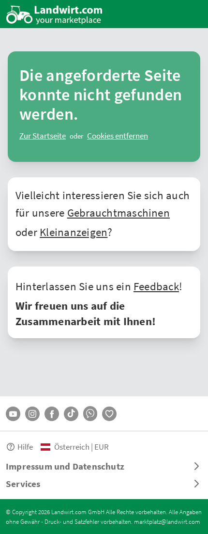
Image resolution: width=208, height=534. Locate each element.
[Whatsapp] (90, 413)
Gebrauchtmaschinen (118, 212)
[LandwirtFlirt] (109, 414)
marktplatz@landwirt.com (167, 521)
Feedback (156, 286)
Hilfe (25, 446)
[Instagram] (32, 414)
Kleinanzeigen (73, 231)
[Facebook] (52, 414)
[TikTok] (71, 414)
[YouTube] (13, 414)
